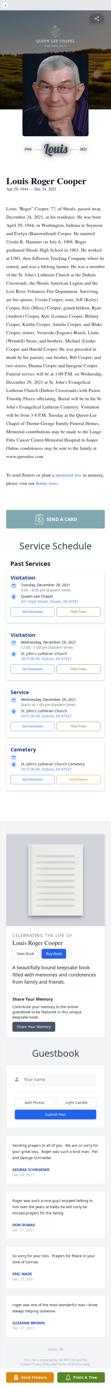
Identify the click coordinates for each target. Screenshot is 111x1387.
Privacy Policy (41, 1364)
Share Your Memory (34, 1026)
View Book (25, 953)
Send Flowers (78, 779)
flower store (47, 483)
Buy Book (54, 953)
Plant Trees (78, 612)
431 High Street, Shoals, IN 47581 (50, 601)
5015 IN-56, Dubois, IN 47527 (46, 658)
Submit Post (55, 1114)
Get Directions (32, 612)
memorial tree (69, 475)
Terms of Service (70, 1364)
